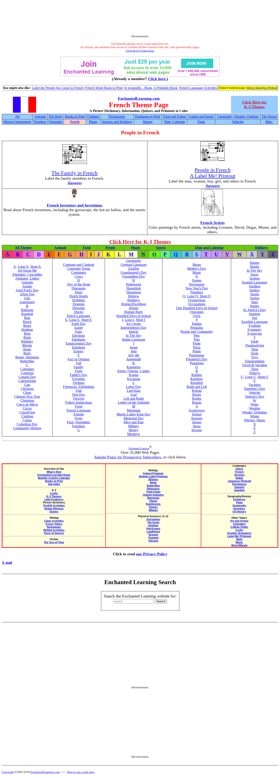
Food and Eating (174, 116)
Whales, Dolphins (254, 412)
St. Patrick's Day (254, 310)
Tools (201, 122)
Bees (27, 333)
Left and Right (134, 398)
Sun (254, 318)
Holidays (261, 247)
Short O (205, 296)
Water (254, 404)
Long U (250, 377)
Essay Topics (54, 524)
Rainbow (196, 379)
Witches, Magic (254, 420)
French (239, 471)
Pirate (197, 343)
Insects (133, 331)
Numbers (40, 122)
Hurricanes (153, 528)
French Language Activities (198, 88)
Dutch (239, 468)
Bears (27, 326)
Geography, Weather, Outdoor (238, 116)
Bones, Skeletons (27, 357)
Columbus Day (27, 424)
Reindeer (197, 383)
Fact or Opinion (78, 359)
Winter (254, 416)
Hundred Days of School (133, 316)
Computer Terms (78, 268)
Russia (196, 402)
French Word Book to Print (104, 88)
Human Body (133, 312)
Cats (27, 385)
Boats (27, 349)
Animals (40, 116)
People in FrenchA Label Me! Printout (212, 173)
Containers (78, 272)
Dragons (78, 304)
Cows (79, 276)
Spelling (254, 286)
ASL (27, 298)
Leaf (133, 394)
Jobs (134, 351)
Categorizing (27, 381)
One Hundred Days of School (196, 308)
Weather (254, 408)
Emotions (78, 347)
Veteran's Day (254, 396)
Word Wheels (239, 545)
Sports (161, 247)
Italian (239, 478)
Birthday (27, 341)
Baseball (27, 314)
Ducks (78, 312)
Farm (78, 371)
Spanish (239, 487)
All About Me (27, 270)
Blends (27, 345)
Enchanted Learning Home (53, 475)
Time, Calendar (174, 122)
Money (133, 430)
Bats (27, 318)
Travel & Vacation (254, 365)
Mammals (133, 410)
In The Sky (133, 335)
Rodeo (196, 398)
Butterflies (27, 361)
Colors (27, 420)
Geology (153, 525)
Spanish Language (254, 282)
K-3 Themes (53, 496)
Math (239, 539)
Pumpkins (197, 363)
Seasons (196, 418)
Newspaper (197, 284)
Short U (263, 377)
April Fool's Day (27, 290)
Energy (79, 351)
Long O (192, 296)
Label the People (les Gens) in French (58, 88)
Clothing (93, 116)
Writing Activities (54, 530)
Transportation (254, 361)
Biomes (153, 479)
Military (133, 426)
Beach (27, 322)
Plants (93, 122)
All (17, 116)
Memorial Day (134, 418)
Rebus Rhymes (54, 508)
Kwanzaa (133, 379)
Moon (196, 264)
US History (239, 511)
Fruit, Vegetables (78, 422)
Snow (254, 274)
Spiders (254, 290)
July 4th (133, 355)
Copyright (8, 772)
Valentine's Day (254, 389)
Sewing (196, 430)
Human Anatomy (153, 494)
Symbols (254, 326)
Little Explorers (53, 499)
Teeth (254, 341)
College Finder (239, 527)
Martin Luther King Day (133, 414)
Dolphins (78, 300)
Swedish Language (254, 322)
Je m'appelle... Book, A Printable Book (151, 88)
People (75, 122)
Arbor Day (27, 294)
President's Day (196, 359)
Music (196, 272)
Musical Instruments (17, 122)
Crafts (54, 493)
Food (87, 247)
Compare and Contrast (78, 264)
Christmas (27, 400)
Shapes (147, 122)
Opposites (55, 122)
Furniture (78, 426)
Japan (134, 347)
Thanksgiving (254, 345)
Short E (86, 320)
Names (196, 280)
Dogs (78, 292)
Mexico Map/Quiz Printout (262, 87)
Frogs (78, 418)
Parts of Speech (54, 533)
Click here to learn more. (140, 50)
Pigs (197, 339)
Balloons (27, 310)
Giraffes (133, 268)
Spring (254, 298)
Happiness (133, 292)
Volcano (153, 540)
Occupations (196, 304)
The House (269, 116)
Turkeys (254, 373)
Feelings (78, 383)
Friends (79, 414)
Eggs (78, 331)
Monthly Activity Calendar (54, 478)
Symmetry (254, 329)
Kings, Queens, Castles (133, 371)
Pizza (196, 347)
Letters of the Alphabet (133, 402)
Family (78, 367)
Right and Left (197, 387)
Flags (239, 502)
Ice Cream (133, 324)
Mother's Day (196, 268)
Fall (78, 363)
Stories (254, 306)
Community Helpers (27, 428)
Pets (197, 335)
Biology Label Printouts (153, 476)
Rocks (196, 394)
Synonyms (254, 333)
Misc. (269, 122)
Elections (78, 335)
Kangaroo (133, 367)
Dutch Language (78, 316)
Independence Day (134, 327)
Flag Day (78, 394)
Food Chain (153, 491)
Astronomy (27, 302)
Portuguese (196, 355)
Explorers (239, 499)
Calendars (27, 369)
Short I (140, 320)
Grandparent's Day (134, 272)
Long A (23, 266)
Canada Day (27, 377)
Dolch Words (78, 296)
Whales (153, 510)
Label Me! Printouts (239, 536)
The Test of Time (54, 542)
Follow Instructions (78, 402)
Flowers (78, 398)
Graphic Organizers (239, 533)
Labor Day (133, 387)
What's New (54, 471)
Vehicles (238, 122)
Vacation (254, 385)
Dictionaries (116, 116)
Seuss (197, 426)
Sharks (254, 266)
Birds (27, 337)
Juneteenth (133, 359)
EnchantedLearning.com (139, 98)
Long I (129, 320)
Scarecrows (197, 410)
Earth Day (79, 324)
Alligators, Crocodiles (27, 274)
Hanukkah (133, 288)
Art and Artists (239, 520)
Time (254, 349)
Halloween (133, 284)
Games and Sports (201, 116)
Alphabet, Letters (27, 278)
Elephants (78, 339)
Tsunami (153, 537)
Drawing (78, 308)
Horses (133, 308)
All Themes (23, 247)
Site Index (54, 484)
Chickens (27, 389)
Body (27, 353)
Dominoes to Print (147, 116)
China (27, 392)
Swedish (239, 490)
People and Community (196, 331)
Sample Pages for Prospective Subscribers (127, 457)
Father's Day (78, 375)
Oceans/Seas (196, 300)
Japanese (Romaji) (239, 481)
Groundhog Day (133, 276)
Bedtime (27, 329)
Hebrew (133, 296)
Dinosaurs (79, 288)
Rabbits (196, 375)
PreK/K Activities (54, 505)
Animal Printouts (153, 473)
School (196, 414)
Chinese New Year (27, 396)
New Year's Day (197, 288)
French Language (78, 410)
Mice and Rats (134, 422)
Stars (254, 302)
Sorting (255, 278)
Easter (78, 327)
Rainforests (153, 504)
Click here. (157, 79)
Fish (79, 391)
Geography (133, 261)
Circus (27, 408)
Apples (27, 286)
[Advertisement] (140, 18)
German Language (134, 264)
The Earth (153, 522)
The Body (56, 116)
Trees (254, 369)
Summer (254, 314)
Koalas (133, 375)
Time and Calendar (209, 247)
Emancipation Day (78, 343)
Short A (35, 266)
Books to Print (75, 116)
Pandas (197, 324)
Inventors (239, 508)
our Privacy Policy (151, 554)
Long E (74, 320)
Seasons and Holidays (117, 122)
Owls (196, 316)
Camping (27, 373)
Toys (254, 357)
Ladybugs (133, 391)
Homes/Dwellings (133, 304)
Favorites (78, 379)
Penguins (196, 327)
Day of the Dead (78, 284)
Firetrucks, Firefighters (78, 387)
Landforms (153, 531)
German (239, 475)
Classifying (27, 412)
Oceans (153, 534)
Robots (197, 391)
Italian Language (133, 339)
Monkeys (133, 434)
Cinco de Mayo (27, 404)
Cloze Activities (54, 520)
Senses (196, 422)
